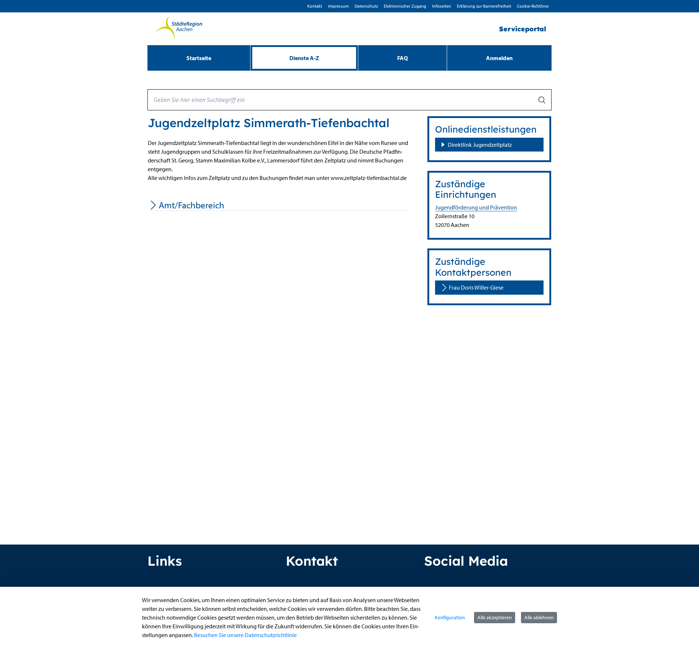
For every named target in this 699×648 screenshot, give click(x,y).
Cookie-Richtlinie (533, 6)
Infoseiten (441, 6)
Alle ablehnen (539, 617)
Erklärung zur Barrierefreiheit (484, 6)
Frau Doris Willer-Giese (476, 287)
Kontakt (314, 6)
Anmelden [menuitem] (499, 58)
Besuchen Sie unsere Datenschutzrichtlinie (245, 635)
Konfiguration (450, 617)
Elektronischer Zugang (405, 6)
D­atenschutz (366, 6)
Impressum (338, 6)
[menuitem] (198, 58)
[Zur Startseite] (178, 29)
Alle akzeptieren (494, 617)
